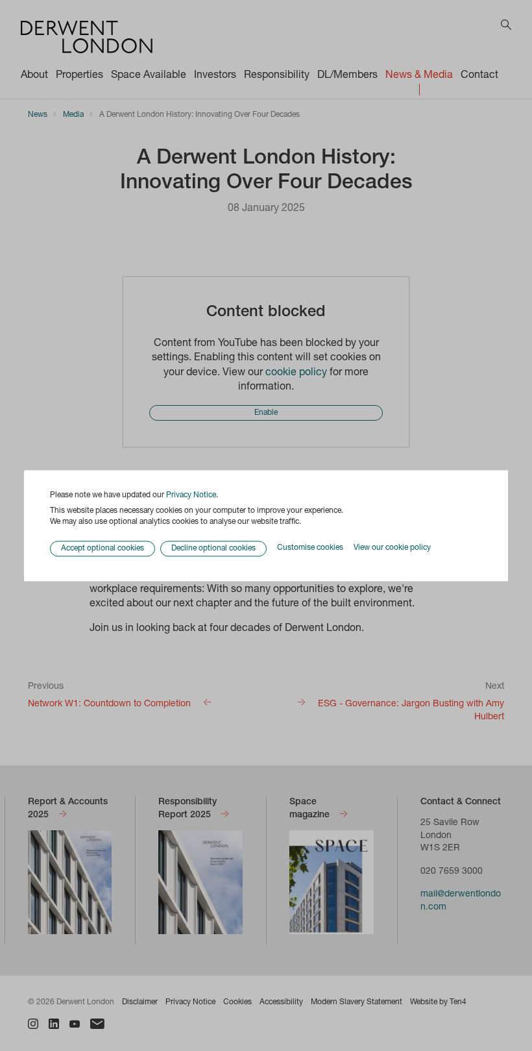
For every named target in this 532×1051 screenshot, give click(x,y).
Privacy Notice (191, 495)
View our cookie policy (392, 548)
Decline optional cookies (213, 548)
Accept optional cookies (102, 548)
